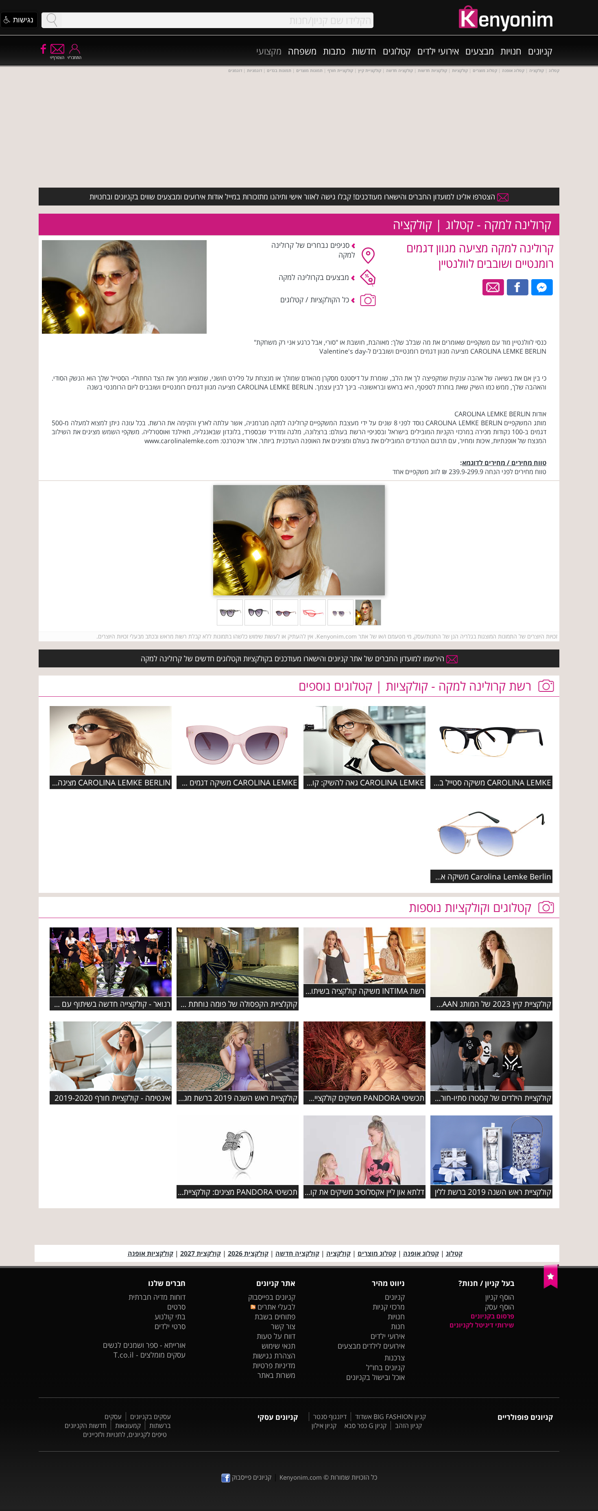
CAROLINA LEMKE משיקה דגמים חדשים (231, 782)
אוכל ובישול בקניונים (375, 1377)
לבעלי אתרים (275, 1307)
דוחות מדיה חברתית (157, 1297)
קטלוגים (397, 51)
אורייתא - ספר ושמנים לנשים (144, 1345)
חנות (398, 1326)
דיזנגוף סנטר (330, 1416)
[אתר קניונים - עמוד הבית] (551, 1286)
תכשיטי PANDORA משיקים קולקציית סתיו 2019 (349, 1097)
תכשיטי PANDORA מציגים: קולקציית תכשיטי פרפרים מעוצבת (202, 1191)
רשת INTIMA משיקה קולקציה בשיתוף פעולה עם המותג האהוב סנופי (317, 990)
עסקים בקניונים (150, 1416)
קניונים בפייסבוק (271, 1297)
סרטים (176, 1307)
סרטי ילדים (170, 1326)
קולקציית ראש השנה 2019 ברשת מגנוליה (232, 1097)
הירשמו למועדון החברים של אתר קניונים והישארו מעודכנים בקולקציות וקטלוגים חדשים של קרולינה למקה (293, 658)
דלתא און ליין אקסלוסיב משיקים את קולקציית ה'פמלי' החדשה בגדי (324, 1191)
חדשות (364, 51)
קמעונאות (128, 1425)
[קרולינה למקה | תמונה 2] (340, 623)
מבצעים (479, 51)
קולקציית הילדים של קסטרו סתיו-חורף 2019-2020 (473, 1097)
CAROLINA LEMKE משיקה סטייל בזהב (489, 782)
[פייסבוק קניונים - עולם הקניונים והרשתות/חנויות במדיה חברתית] (43, 48)
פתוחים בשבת (275, 1316)
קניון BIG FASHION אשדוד (390, 1416)
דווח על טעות (276, 1336)
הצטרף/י (57, 57)
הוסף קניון (499, 1297)
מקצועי (269, 51)
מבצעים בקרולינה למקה (315, 277)
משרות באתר (276, 1375)
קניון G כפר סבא (365, 1425)
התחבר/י (74, 57)
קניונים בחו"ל (385, 1367)
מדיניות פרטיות (274, 1365)
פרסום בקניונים (492, 1316)
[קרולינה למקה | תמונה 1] (368, 623)
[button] (19, 20)
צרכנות (394, 1357)
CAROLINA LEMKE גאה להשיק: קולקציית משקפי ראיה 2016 (328, 782)
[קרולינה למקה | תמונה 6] (230, 623)
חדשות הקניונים (86, 1425)
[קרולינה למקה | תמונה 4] (285, 623)
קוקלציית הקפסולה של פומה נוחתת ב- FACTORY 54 (215, 1003)
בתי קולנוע (170, 1316)
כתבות (334, 51)
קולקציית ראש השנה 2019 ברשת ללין (493, 1191)
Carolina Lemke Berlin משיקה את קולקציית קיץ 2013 (463, 876)
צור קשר (283, 1326)
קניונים (540, 51)
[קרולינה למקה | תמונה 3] (313, 623)
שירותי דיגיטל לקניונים (482, 1325)
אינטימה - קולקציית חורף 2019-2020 (112, 1097)
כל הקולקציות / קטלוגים (315, 299)
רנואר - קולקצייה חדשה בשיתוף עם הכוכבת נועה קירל (87, 1003)
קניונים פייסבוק (250, 1477)
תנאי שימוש (278, 1346)
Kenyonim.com (300, 1477)
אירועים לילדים (383, 1346)
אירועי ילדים (438, 51)
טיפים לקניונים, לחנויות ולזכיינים (125, 1434)
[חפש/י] (51, 20)
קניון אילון (324, 1425)
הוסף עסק (499, 1307)
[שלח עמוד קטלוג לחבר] (493, 286)
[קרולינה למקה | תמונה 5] (257, 623)
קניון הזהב (408, 1425)
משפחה (302, 51)
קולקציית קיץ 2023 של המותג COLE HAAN (483, 1003)
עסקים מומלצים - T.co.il (149, 1355)
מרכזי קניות (389, 1307)
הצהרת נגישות (274, 1355)
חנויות (511, 51)
